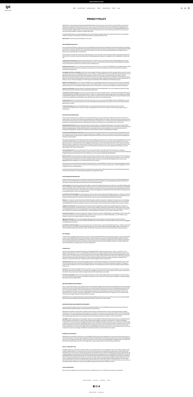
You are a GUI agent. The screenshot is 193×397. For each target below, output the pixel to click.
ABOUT (74, 8)
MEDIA (98, 8)
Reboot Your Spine (101, 392)
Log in (118, 8)
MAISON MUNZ (94, 392)
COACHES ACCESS (106, 8)
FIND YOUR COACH (81, 8)
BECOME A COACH (91, 8)
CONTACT (114, 8)
